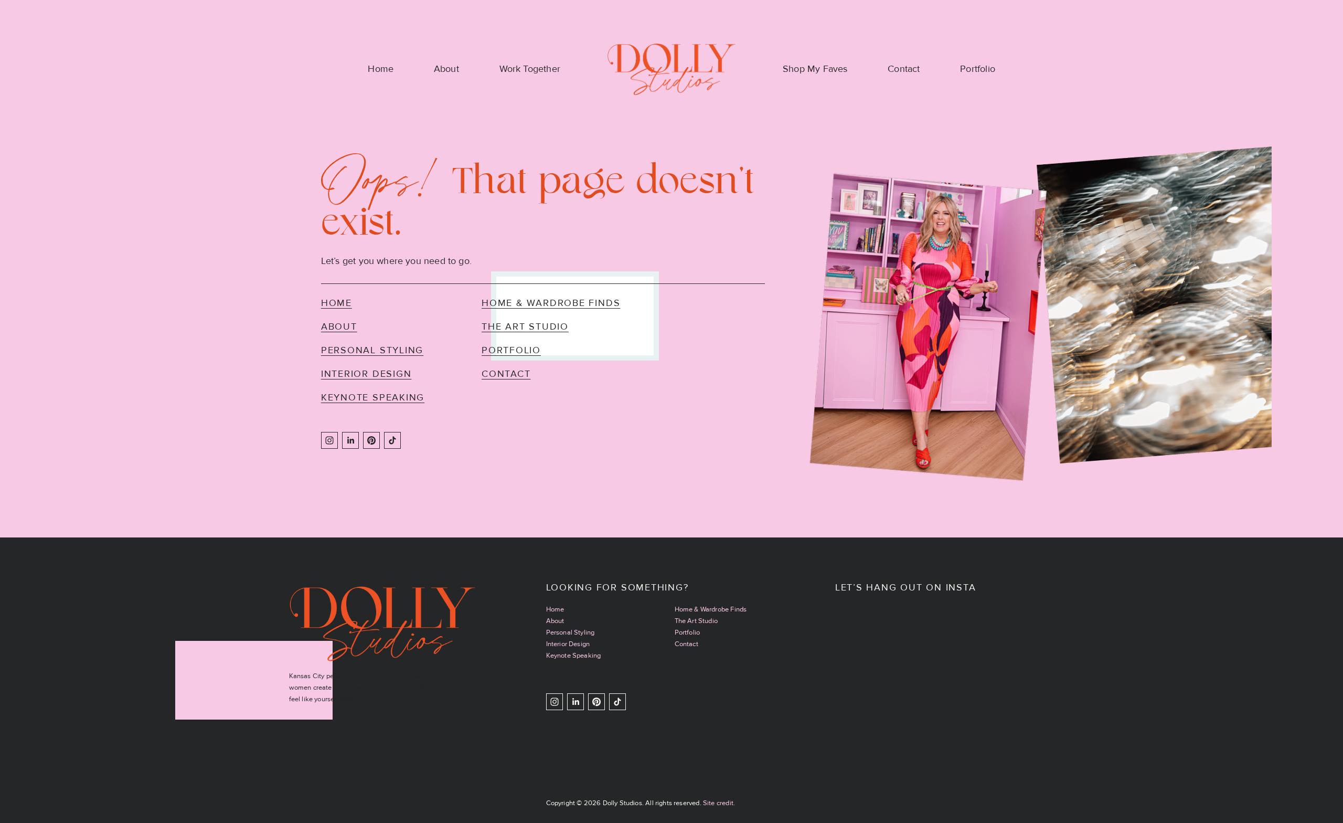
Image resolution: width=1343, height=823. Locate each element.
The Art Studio (525, 326)
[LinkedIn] (350, 440)
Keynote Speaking (372, 397)
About (446, 69)
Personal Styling (372, 350)
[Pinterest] (371, 440)
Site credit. (719, 803)
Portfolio (977, 69)
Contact (904, 69)
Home (380, 69)
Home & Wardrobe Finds (551, 303)
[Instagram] (329, 440)
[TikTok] (392, 440)
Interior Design (366, 373)
